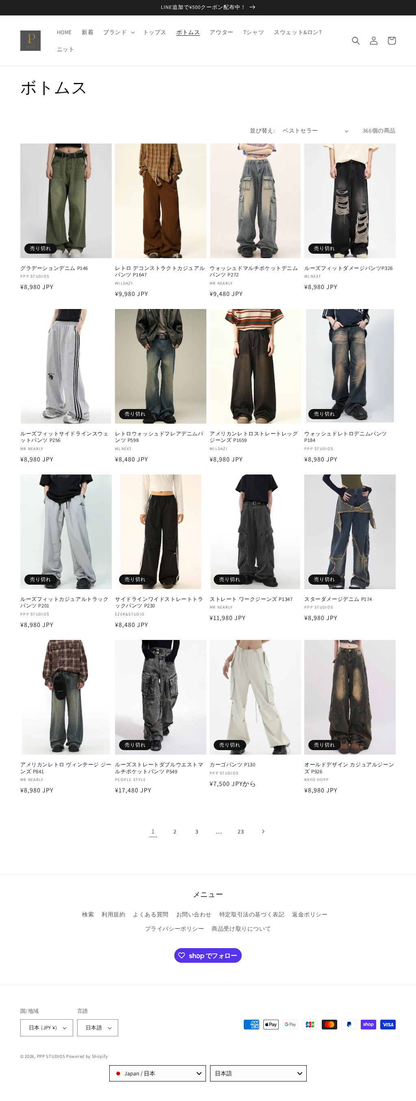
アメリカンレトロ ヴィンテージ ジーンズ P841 (66, 768)
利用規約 (113, 914)
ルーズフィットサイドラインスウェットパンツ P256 (64, 437)
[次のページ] (263, 831)
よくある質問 (151, 914)
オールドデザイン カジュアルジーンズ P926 (349, 768)
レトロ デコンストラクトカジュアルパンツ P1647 (160, 272)
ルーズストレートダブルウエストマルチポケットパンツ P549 (159, 768)
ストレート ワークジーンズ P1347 (251, 599)
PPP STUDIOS (51, 1056)
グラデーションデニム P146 (54, 268)
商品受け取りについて (241, 928)
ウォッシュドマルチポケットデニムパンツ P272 (254, 272)
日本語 (94, 1027)
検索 (88, 914)
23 (241, 831)
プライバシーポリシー (174, 928)
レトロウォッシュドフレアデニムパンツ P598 (159, 437)
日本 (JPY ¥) (43, 1027)
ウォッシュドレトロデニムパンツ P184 (345, 437)
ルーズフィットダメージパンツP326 (348, 268)
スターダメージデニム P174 (338, 599)
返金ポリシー (310, 914)
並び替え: (262, 130)
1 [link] (153, 831)
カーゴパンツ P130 (233, 765)
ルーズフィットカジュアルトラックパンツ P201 (64, 602)
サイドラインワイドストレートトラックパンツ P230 (159, 602)
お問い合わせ (194, 914)
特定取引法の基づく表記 (252, 914)
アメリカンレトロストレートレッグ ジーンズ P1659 (254, 437)
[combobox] (157, 1073)
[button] (118, 32)
